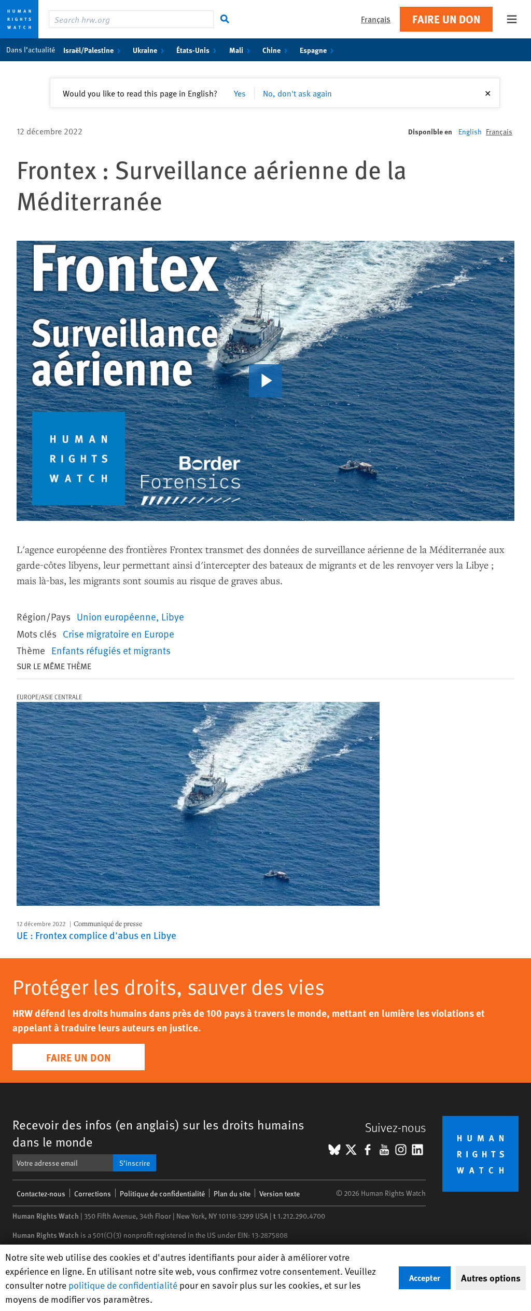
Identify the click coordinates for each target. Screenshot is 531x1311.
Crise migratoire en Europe (118, 633)
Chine (271, 50)
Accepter (424, 1278)
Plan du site (232, 1193)
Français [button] (375, 19)
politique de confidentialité (122, 1284)
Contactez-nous (41, 1193)
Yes (240, 93)
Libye (172, 616)
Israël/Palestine (88, 50)
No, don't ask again (297, 93)
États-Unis (192, 50)
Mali (236, 50)
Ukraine (145, 50)
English (470, 131)
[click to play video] (265, 380)
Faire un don (446, 19)
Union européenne (116, 616)
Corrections (92, 1193)
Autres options (491, 1278)
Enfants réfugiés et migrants (111, 650)
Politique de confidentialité (162, 1193)
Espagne (313, 50)
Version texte (279, 1193)
